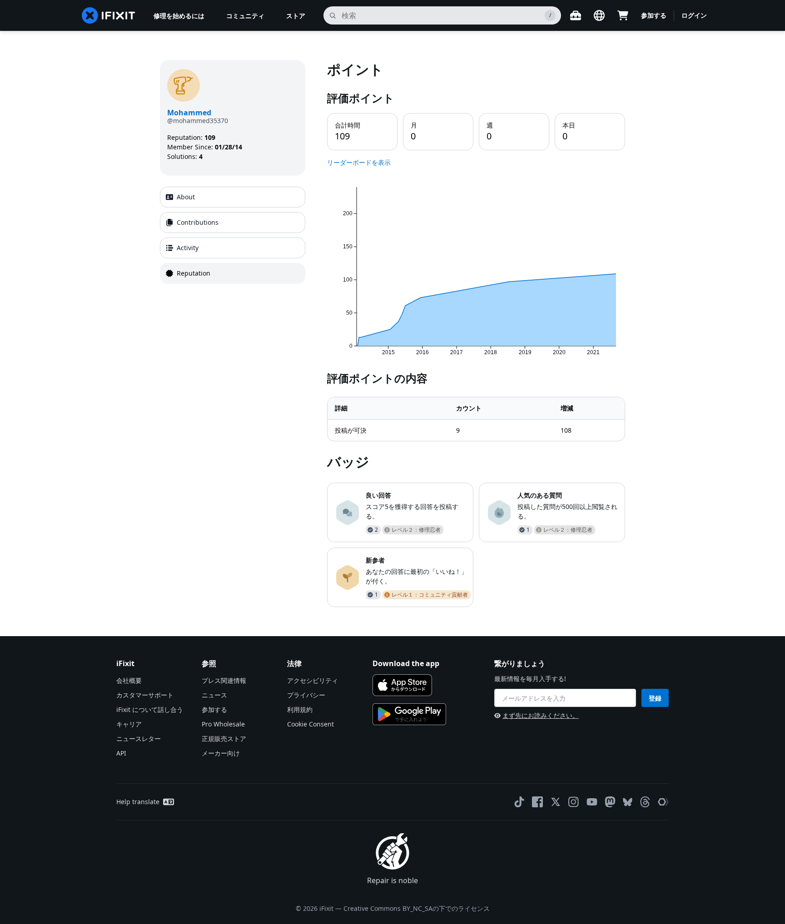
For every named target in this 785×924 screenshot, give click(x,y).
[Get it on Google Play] (409, 714)
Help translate (137, 801)
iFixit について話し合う (149, 709)
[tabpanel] (476, 333)
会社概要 (129, 680)
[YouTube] (591, 801)
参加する (653, 15)
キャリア (129, 724)
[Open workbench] (575, 15)
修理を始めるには (179, 15)
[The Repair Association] (663, 801)
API (121, 753)
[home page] (108, 15)
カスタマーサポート (145, 695)
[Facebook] (537, 801)
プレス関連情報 (224, 680)
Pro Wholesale (223, 724)
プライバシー (306, 695)
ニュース (214, 695)
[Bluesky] (627, 802)
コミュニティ (245, 15)
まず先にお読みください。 (540, 715)
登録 (655, 698)
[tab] (232, 197)
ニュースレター (138, 738)
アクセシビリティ (312, 680)
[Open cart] (623, 15)
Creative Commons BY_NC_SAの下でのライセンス (416, 908)
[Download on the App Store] (402, 685)
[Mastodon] (610, 801)
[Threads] (645, 801)
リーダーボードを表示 (359, 162)
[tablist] (233, 235)
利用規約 (300, 709)
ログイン (694, 15)
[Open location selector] (599, 15)
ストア (295, 15)
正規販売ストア (224, 738)
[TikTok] (519, 801)
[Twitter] (555, 801)
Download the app (406, 663)
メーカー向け (221, 753)
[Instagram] (573, 801)
